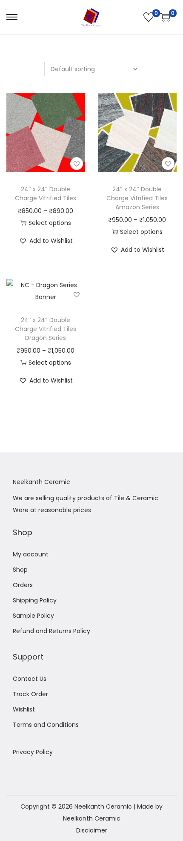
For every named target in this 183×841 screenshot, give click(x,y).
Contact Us (29, 678)
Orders (23, 585)
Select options (50, 223)
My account (31, 554)
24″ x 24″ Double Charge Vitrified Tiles (45, 193)
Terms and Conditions (46, 724)
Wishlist (24, 709)
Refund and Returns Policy (51, 631)
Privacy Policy (33, 752)
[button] (76, 163)
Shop (20, 569)
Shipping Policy (35, 600)
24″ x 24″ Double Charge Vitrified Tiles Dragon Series (45, 329)
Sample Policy (33, 615)
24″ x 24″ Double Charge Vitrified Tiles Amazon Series (137, 198)
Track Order (30, 694)
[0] (148, 17)
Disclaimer (91, 830)
